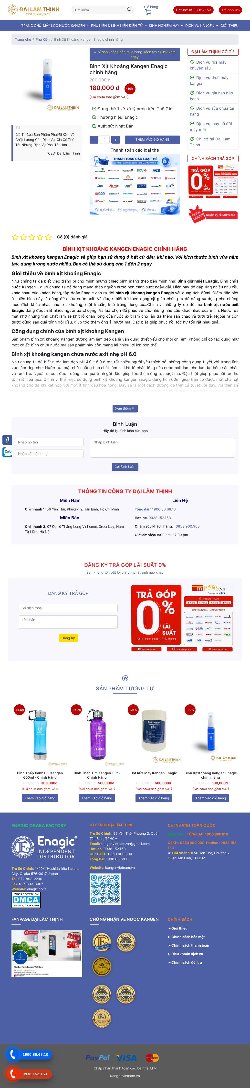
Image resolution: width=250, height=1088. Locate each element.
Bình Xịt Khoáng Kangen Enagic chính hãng (211, 775)
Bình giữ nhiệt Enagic (197, 281)
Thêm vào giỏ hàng (152, 139)
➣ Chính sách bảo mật (186, 937)
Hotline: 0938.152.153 (193, 10)
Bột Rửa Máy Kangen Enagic (154, 773)
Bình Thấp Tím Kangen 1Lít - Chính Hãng (97, 775)
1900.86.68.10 (118, 859)
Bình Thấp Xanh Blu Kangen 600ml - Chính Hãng (40, 775)
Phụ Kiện (43, 39)
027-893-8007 (31, 884)
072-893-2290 (30, 879)
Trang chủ (23, 39)
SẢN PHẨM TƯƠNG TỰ (125, 689)
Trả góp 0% (230, 10)
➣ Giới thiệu (178, 928)
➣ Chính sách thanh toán (189, 945)
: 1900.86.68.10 (155, 509)
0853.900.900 (188, 526)
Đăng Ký (68, 638)
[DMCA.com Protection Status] (26, 899)
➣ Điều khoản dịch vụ (185, 954)
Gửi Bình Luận (125, 467)
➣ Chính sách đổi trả (185, 962)
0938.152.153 (160, 518)
